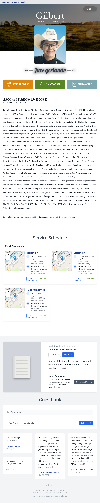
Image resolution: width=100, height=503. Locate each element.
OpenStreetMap (52, 496)
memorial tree (32, 216)
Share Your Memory (84, 382)
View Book (54, 354)
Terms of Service (56, 492)
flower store (69, 216)
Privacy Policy (43, 492)
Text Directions (31, 279)
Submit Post (86, 423)
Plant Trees (43, 279)
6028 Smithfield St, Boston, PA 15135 (39, 272)
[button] (14, 258)
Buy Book (68, 354)
